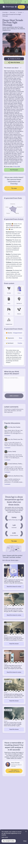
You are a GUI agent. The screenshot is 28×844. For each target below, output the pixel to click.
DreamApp (5, 12)
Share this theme (15, 62)
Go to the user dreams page (10, 560)
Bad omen (12, 12)
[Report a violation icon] (20, 67)
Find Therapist (14, 170)
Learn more (5, 837)
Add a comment (14, 396)
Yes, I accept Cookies (8, 841)
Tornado (20, 12)
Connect (19, 2)
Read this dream (14, 643)
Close (24, 841)
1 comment (7, 435)
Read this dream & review (14, 586)
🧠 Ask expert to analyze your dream (14, 770)
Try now (21, 7)
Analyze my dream (15, 59)
